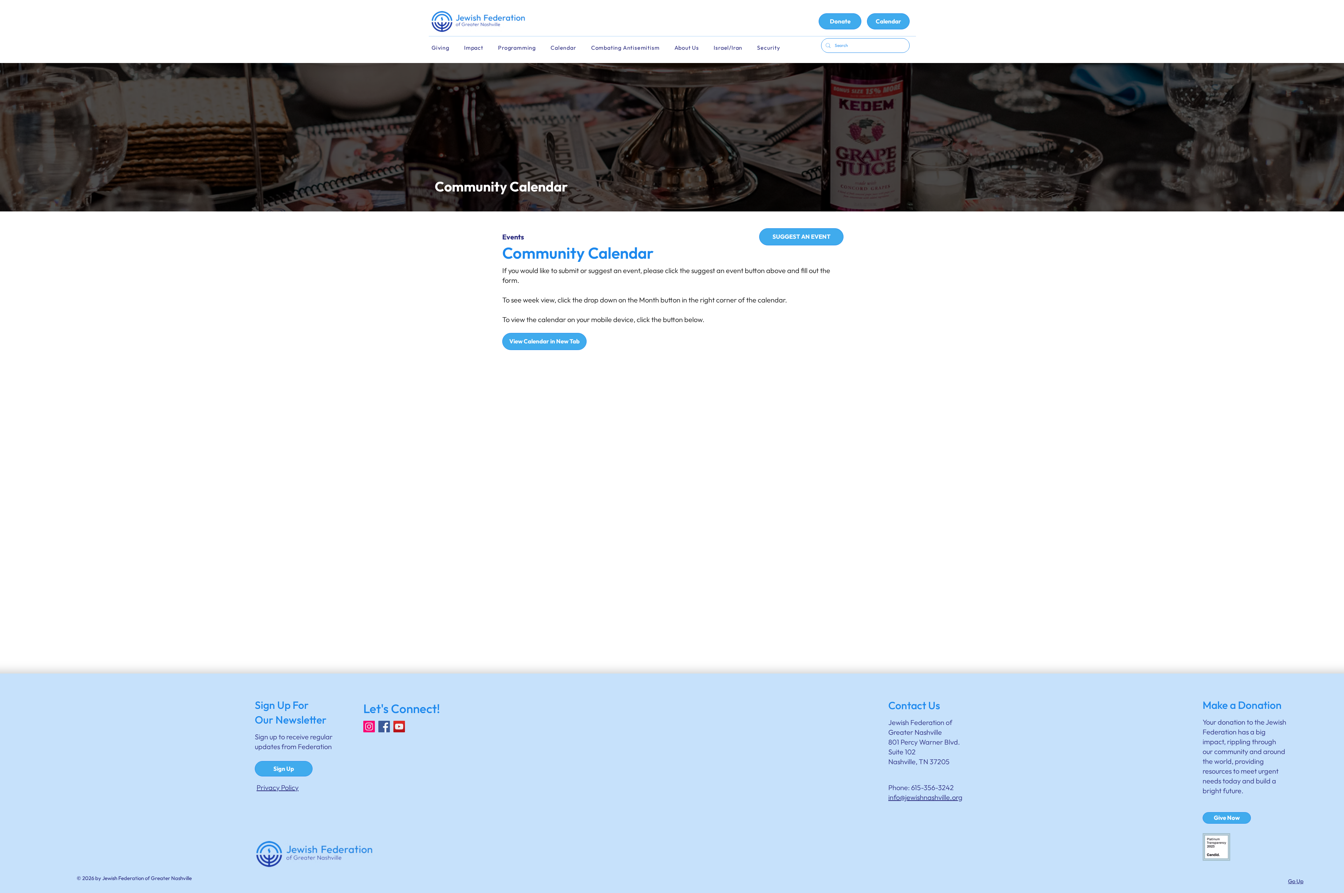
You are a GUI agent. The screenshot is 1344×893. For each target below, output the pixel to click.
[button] (568, 48)
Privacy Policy (278, 787)
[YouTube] (399, 726)
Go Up (1295, 881)
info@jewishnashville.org (925, 797)
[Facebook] (384, 726)
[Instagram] (369, 726)
